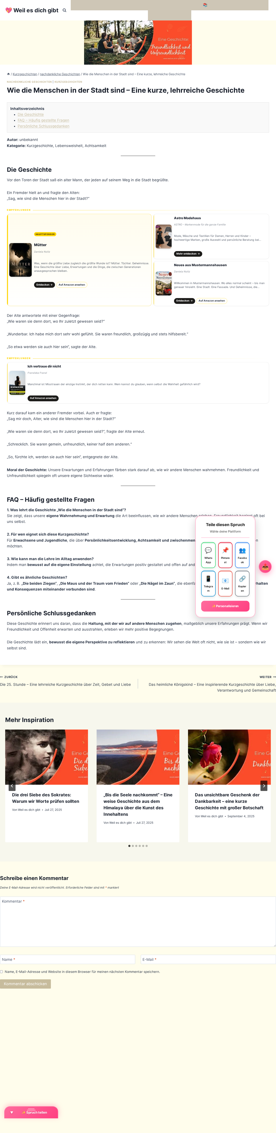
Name (8, 959)
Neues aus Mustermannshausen (200, 265)
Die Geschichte (31, 114)
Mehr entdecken (188, 253)
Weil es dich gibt (29, 809)
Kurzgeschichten (68, 81)
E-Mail (150, 959)
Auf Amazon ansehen (72, 284)
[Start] (8, 74)
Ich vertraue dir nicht (44, 366)
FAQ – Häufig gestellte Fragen (43, 120)
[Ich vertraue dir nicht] (138, 382)
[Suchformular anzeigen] (64, 10)
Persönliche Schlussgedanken (43, 126)
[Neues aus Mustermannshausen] (211, 283)
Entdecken (44, 284)
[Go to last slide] (12, 786)
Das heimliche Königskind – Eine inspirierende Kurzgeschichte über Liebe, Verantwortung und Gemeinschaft (212, 683)
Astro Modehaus (187, 218)
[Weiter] (263, 786)
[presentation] (46, 757)
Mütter (40, 245)
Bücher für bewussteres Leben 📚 (177, 5)
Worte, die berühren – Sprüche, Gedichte (108, 5)
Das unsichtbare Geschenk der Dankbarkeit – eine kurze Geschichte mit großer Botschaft (229, 801)
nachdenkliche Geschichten (29, 81)
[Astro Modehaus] (211, 236)
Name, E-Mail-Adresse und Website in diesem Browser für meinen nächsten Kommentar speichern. (82, 972)
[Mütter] (79, 260)
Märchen (157, 15)
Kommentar (13, 901)
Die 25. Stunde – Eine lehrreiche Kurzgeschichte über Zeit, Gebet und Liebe (65, 681)
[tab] (129, 846)
